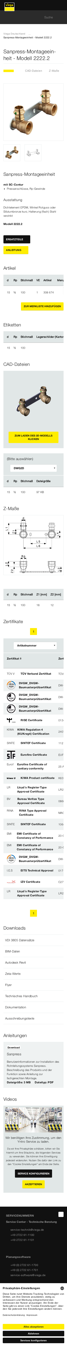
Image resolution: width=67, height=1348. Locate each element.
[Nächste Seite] (41, 631)
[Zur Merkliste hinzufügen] (61, 55)
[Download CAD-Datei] (56, 481)
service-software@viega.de (28, 1275)
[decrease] (59, 292)
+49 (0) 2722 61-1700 (24, 1265)
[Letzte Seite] (49, 631)
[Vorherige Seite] (25, 631)
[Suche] (61, 17)
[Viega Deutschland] (9, 5)
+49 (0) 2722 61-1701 (24, 1270)
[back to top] (61, 1214)
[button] (33, 940)
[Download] (56, 492)
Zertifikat (13, 658)
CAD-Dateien (33, 70)
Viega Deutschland (14, 33)
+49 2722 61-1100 (22, 1235)
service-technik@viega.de (27, 1229)
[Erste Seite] (18, 631)
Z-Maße (54, 70)
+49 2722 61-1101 (22, 1240)
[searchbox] (30, 17)
